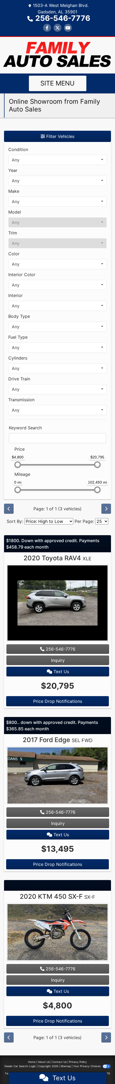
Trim (12, 233)
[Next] (106, 509)
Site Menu (57, 83)
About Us (44, 1061)
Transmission (21, 399)
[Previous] (9, 509)
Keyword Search (25, 427)
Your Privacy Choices (87, 1066)
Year (12, 170)
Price (19, 449)
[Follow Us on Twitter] (57, 28)
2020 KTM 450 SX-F (57, 896)
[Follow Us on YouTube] (68, 28)
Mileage (22, 474)
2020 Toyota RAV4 (57, 558)
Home (32, 1061)
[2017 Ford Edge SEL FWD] (57, 776)
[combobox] (57, 160)
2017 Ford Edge (58, 740)
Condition (18, 149)
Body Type (19, 316)
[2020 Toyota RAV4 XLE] (57, 603)
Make (13, 191)
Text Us (60, 671)
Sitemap (65, 1066)
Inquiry (58, 660)
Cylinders (17, 358)
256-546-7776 (62, 18)
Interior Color (21, 274)
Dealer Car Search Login (20, 1066)
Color (14, 253)
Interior (15, 295)
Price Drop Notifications (57, 701)
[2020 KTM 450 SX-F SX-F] (57, 932)
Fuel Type (18, 337)
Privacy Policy (78, 1061)
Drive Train (19, 378)
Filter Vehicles (59, 136)
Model (14, 212)
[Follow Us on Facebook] (47, 28)
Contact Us (59, 1061)
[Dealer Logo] (57, 54)
